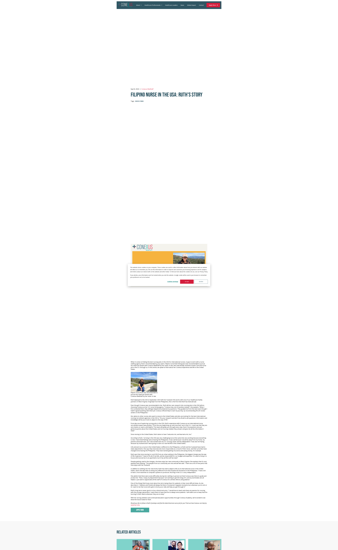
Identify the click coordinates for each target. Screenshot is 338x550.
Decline (201, 281)
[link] (125, 5)
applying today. (135, 505)
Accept (187, 281)
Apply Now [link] (212, 5)
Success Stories (139, 101)
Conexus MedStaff (147, 89)
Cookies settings (172, 281)
